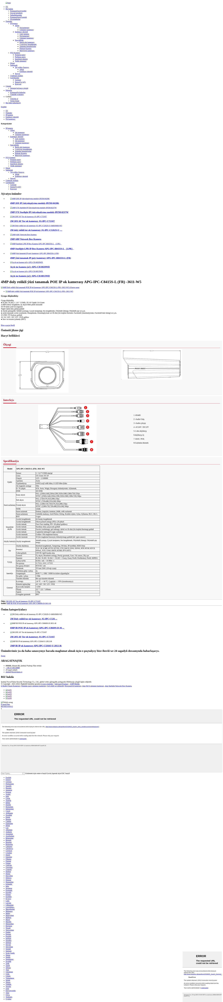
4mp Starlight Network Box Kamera (118, 686)
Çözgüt (8, 86)
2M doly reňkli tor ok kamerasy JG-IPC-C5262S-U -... (36, 230)
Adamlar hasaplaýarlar (28, 46)
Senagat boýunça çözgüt (19, 88)
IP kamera (14, 23)
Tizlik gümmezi (20, 61)
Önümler (9, 21)
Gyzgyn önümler (47, 684)
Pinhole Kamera (25, 49)
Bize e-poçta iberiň (8, 325)
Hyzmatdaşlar (15, 19)
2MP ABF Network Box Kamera (25, 239)
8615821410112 (7, 706)
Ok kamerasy (24, 28)
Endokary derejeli (21, 32)
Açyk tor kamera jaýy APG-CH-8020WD (30, 267)
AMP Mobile (75, 684)
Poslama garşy (20, 55)
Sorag (3, 656)
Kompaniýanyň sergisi (18, 17)
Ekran (12, 63)
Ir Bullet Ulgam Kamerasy (10, 686)
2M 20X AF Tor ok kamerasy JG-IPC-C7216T (32, 221)
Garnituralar (14, 78)
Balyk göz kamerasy (27, 42)
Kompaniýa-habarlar (17, 92)
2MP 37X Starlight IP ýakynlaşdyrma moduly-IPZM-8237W (39, 212)
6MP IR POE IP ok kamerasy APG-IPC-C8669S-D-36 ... (37, 628)
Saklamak (13, 65)
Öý (7, 7)
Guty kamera (24, 34)
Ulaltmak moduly (16, 76)
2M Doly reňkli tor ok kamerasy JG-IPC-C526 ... (33, 619)
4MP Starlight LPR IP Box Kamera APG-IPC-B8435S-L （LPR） (42, 248)
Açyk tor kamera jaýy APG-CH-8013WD (30, 276)
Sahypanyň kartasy (62, 684)
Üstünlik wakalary (17, 95)
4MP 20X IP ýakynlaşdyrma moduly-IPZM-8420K (34, 203)
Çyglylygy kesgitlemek (28, 44)
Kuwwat (18, 84)
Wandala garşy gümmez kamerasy (33, 686)
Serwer (17, 74)
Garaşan (18, 80)
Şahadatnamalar (16, 15)
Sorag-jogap (14, 101)
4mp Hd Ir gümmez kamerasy (93, 686)
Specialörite (19, 40)
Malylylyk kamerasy (27, 51)
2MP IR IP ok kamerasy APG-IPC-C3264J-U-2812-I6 (36, 646)
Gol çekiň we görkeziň (55, 686)
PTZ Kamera (15, 53)
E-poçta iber (5, 704)
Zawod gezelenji (16, 13)
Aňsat (17, 26)
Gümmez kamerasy (27, 30)
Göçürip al (14, 99)
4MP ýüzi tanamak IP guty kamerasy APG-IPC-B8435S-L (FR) (40, 258)
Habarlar (9, 90)
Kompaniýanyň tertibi (18, 11)
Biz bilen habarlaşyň (13, 103)
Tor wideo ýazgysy (22, 67)
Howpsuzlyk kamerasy (73, 686)
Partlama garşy (20, 57)
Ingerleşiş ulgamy (21, 59)
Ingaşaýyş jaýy (20, 82)
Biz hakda (9, 9)
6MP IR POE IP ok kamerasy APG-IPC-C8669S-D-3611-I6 (29, 603)
